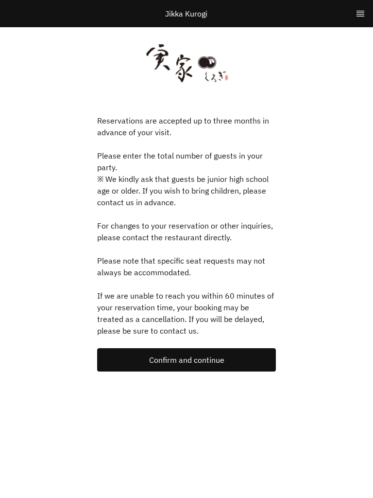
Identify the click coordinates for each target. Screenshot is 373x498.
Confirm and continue (186, 360)
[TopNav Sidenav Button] (360, 13)
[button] (186, 359)
